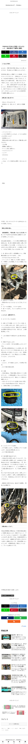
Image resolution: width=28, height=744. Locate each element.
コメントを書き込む (14, 724)
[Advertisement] (14, 28)
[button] (22, 56)
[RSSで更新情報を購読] (14, 621)
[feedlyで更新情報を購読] (20, 617)
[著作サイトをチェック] (7, 617)
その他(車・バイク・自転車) (8, 595)
